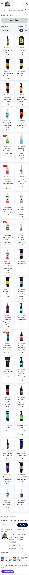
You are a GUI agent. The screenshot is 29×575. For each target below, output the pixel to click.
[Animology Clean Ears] (7, 40)
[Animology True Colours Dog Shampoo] (7, 467)
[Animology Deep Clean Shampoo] (21, 64)
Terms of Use (21, 529)
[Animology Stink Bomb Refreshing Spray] (21, 415)
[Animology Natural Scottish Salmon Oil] (21, 336)
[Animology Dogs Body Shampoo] (21, 113)
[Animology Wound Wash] (21, 493)
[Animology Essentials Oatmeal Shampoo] (21, 198)
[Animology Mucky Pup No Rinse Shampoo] (7, 336)
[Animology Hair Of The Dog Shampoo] (21, 282)
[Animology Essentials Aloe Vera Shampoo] (7, 139)
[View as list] (26, 30)
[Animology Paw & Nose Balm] (7, 362)
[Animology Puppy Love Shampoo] (7, 390)
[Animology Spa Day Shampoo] (7, 415)
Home (3, 15)
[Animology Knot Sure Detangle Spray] (21, 308)
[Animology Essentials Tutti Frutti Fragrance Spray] (7, 254)
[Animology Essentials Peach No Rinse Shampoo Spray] (21, 225)
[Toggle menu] (2, 4)
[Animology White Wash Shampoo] (21, 467)
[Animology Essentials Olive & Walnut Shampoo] (7, 225)
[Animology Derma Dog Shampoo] (7, 87)
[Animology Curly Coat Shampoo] (7, 64)
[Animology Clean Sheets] (21, 40)
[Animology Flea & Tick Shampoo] (21, 254)
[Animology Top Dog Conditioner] (21, 444)
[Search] (25, 10)
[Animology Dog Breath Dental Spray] (7, 113)
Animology (7, 47)
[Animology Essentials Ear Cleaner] (21, 169)
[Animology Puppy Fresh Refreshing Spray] (21, 362)
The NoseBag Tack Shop (13, 566)
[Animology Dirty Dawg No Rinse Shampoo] (21, 87)
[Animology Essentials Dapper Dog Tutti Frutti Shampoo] (7, 169)
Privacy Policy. (5, 531)
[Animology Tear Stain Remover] (7, 444)
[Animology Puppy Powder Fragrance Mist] (21, 390)
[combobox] (14, 10)
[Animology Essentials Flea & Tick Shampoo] (7, 198)
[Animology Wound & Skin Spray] (7, 493)
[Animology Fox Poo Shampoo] (7, 282)
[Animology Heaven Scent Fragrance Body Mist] (7, 308)
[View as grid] (21, 30)
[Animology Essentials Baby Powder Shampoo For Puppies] (21, 139)
